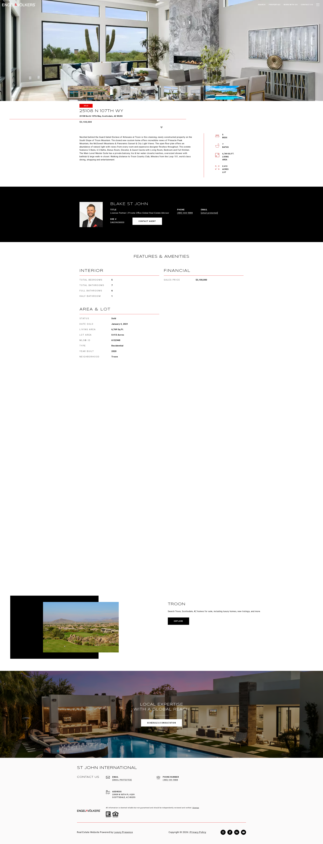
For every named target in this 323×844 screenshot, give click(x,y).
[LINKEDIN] (236, 832)
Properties (274, 5)
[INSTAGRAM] (223, 832)
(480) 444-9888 (185, 213)
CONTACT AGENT (147, 221)
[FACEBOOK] (229, 832)
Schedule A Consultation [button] (161, 723)
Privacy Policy (198, 832)
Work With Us (291, 5)
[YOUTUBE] (243, 832)
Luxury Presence (123, 832)
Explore (178, 621)
